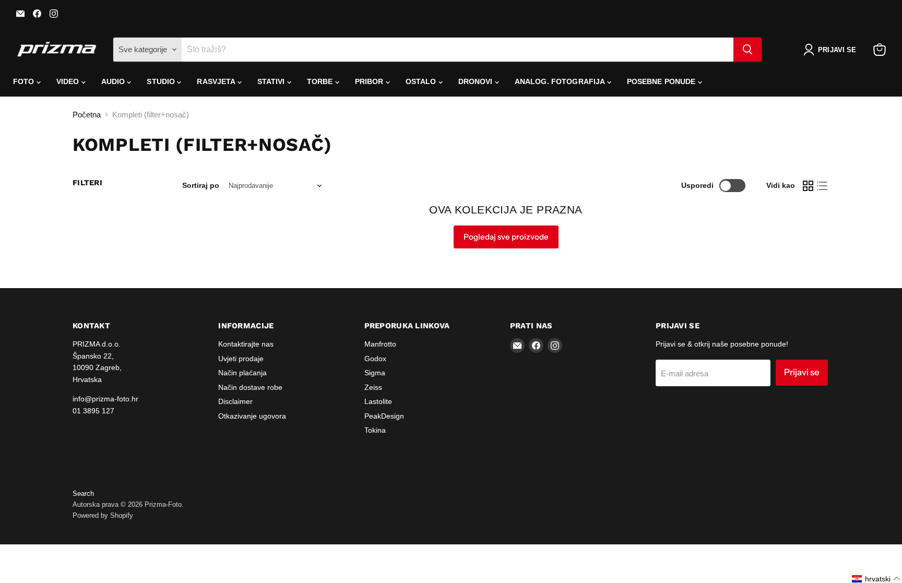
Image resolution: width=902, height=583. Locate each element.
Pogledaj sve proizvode (506, 237)
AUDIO (114, 81)
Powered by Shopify (103, 515)
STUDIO (162, 81)
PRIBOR (370, 81)
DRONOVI (476, 81)
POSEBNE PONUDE (662, 81)
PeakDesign (384, 416)
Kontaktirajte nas (246, 344)
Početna (87, 114)
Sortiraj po (200, 185)
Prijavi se (802, 372)
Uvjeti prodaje (241, 358)
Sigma (374, 372)
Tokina (375, 430)
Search (83, 493)
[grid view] (808, 186)
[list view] (822, 186)
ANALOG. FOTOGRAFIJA (561, 81)
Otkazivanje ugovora (252, 416)
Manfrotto (380, 344)
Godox (375, 358)
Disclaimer (235, 401)
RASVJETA (217, 81)
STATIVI (272, 81)
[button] (831, 49)
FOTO (25, 81)
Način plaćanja (242, 372)
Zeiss (373, 387)
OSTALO (422, 81)
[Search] (747, 50)
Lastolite (378, 401)
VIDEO (68, 81)
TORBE (321, 81)
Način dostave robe (250, 387)
